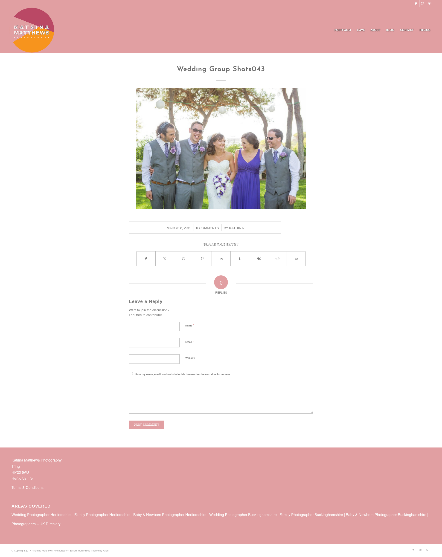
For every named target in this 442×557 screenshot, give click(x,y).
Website (190, 358)
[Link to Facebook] (416, 3)
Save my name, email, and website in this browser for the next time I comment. (183, 374)
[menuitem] (343, 30)
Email (189, 341)
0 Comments (207, 227)
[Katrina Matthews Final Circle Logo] (32, 30)
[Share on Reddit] (277, 258)
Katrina (236, 227)
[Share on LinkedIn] (221, 258)
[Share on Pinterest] (202, 258)
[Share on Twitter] (165, 258)
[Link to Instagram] (422, 3)
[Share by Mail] (296, 258)
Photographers (24, 523)
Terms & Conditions (28, 487)
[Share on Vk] (258, 258)
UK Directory (50, 523)
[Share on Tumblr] (240, 258)
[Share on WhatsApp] (183, 258)
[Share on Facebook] (146, 258)
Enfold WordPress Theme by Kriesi (89, 550)
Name (189, 325)
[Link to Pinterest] (429, 3)
